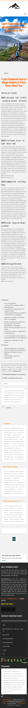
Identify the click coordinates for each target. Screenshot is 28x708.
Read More (4, 560)
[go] (25, 383)
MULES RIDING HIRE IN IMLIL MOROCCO (11, 555)
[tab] (5, 73)
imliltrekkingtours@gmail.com (15, 378)
